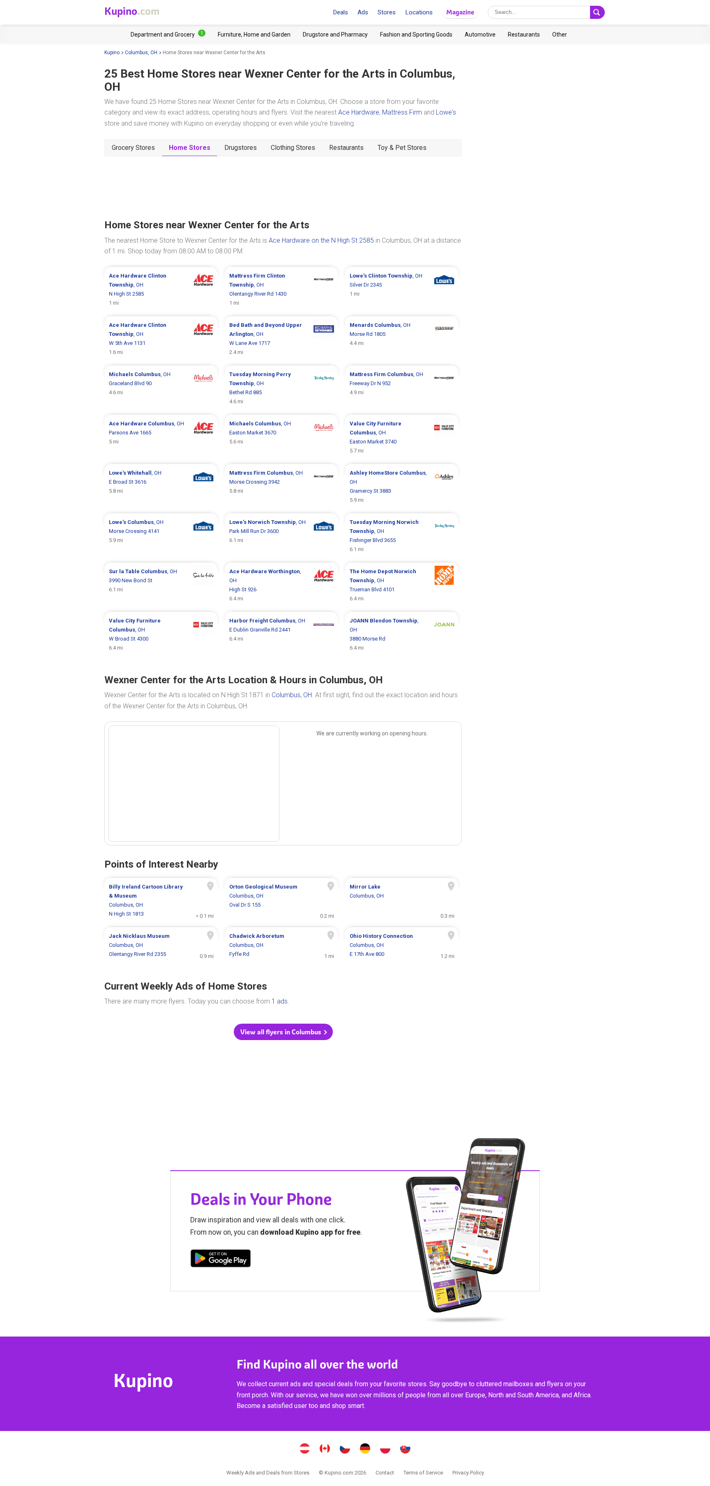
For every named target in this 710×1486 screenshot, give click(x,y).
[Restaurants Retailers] (524, 34)
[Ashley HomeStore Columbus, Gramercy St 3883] (402, 486)
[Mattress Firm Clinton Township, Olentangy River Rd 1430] (281, 289)
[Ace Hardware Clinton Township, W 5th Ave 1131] (161, 339)
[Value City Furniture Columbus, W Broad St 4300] (161, 634)
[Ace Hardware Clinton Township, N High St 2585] (161, 289)
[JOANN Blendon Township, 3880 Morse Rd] (402, 634)
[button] (283, 1032)
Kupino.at (305, 1449)
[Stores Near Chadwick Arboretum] (281, 945)
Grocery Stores (133, 148)
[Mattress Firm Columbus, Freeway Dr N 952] (402, 388)
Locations (419, 12)
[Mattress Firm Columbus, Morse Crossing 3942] (281, 486)
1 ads (280, 1001)
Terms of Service (423, 1473)
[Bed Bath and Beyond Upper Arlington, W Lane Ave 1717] (281, 339)
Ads (362, 12)
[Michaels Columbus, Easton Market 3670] (281, 437)
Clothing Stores (293, 148)
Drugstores (240, 148)
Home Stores (189, 148)
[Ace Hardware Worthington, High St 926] (281, 585)
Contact (385, 1473)
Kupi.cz (345, 1449)
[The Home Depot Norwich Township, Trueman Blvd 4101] (402, 585)
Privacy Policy (468, 1473)
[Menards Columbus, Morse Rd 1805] (402, 339)
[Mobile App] (220, 1260)
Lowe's (446, 112)
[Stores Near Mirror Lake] (402, 900)
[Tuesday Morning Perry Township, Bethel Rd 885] (281, 388)
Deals (340, 12)
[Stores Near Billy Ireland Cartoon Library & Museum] (161, 900)
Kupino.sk (405, 1449)
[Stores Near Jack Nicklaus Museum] (161, 945)
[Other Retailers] (559, 34)
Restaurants (346, 148)
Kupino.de (365, 1449)
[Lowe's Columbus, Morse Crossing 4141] (161, 536)
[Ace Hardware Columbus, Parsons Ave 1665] (161, 437)
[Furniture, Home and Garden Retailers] (254, 34)
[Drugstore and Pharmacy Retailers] (335, 34)
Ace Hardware (358, 112)
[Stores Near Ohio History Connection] (402, 945)
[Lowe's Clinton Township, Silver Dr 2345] (402, 289)
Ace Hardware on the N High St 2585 (321, 240)
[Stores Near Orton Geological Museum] (281, 900)
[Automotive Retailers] (480, 34)
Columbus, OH (141, 52)
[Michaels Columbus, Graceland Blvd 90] (161, 388)
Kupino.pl (385, 1449)
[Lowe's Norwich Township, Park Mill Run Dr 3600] (281, 536)
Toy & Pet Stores (402, 148)
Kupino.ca (325, 1449)
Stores (387, 12)
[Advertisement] (283, 186)
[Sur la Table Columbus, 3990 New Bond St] (161, 585)
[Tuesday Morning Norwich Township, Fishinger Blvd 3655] (402, 536)
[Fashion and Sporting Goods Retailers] (416, 34)
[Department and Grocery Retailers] (168, 34)
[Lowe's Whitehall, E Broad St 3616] (161, 486)
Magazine (460, 12)
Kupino (112, 52)
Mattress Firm (402, 112)
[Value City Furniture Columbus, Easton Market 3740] (402, 437)
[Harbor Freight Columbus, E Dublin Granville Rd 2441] (281, 634)
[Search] (597, 12)
